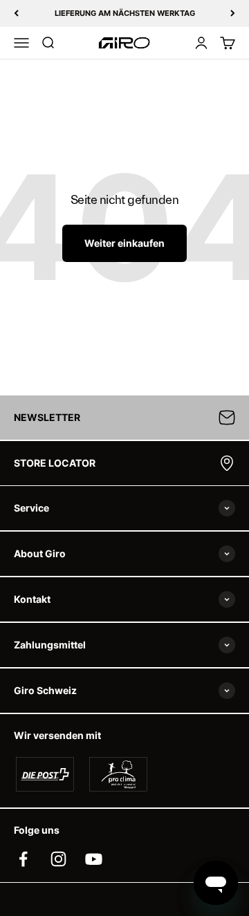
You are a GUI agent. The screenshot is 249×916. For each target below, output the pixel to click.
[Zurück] (16, 13)
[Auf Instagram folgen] (58, 859)
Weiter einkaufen (124, 243)
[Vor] (232, 13)
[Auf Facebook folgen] (23, 859)
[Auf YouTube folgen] (93, 859)
